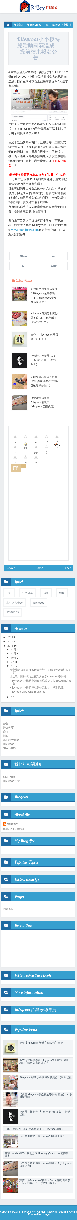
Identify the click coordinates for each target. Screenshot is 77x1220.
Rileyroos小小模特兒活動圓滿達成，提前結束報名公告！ (38, 48)
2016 (10, 641)
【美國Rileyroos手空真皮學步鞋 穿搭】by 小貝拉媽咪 (45, 1096)
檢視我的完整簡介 (13, 829)
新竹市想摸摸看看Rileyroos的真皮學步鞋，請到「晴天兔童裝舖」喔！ (44, 1061)
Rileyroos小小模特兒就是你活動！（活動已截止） (39, 687)
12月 (13, 649)
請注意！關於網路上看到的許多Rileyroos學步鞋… (39, 676)
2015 (10, 646)
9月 (13, 662)
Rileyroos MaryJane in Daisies (27, 691)
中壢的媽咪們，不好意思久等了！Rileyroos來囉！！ (35, 1129)
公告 (9, 593)
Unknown (12, 823)
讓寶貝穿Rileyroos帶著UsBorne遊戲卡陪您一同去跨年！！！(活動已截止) (44, 1181)
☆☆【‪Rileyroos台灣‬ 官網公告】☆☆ (44, 337)
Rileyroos (38, 602)
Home (39, 568)
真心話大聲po (14, 602)
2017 (10, 637)
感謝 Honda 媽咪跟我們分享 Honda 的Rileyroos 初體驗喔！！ (37, 1154)
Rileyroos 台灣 (28, 1211)
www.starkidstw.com (25, 230)
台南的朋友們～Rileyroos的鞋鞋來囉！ (42, 1136)
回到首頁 (8, 909)
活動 (61, 593)
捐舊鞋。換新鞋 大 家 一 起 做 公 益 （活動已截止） (44, 360)
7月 (13, 697)
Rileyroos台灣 (11, 781)
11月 (13, 653)
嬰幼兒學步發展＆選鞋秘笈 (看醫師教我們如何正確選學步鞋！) (45, 381)
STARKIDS (12, 612)
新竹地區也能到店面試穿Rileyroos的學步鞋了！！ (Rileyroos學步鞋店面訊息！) (44, 295)
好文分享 (27, 593)
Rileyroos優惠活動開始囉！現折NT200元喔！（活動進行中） (44, 318)
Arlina (73, 1211)
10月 (13, 657)
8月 (13, 666)
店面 (46, 593)
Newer (10, 568)
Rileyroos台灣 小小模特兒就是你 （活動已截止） (45, 1078)
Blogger (46, 1214)
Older (67, 568)
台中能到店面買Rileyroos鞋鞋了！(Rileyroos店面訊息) (42, 402)
